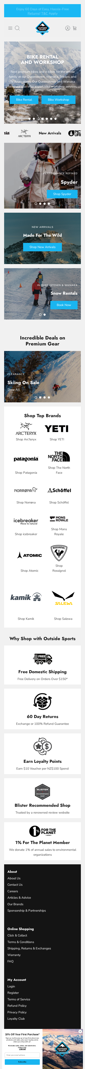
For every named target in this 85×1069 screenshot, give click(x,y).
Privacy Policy (17, 1012)
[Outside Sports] (42, 28)
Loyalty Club (16, 1019)
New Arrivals (41, 133)
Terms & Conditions (20, 942)
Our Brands (15, 904)
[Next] (75, 11)
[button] (29, 119)
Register (13, 993)
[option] (42, 83)
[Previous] (10, 11)
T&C (44, 12)
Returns (34, 12)
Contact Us (14, 885)
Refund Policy (17, 1006)
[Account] (65, 28)
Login (11, 986)
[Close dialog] (80, 1031)
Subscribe (22, 1062)
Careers (12, 891)
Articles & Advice (19, 898)
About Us (13, 878)
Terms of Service (18, 999)
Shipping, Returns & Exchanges (29, 948)
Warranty (14, 955)
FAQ (10, 961)
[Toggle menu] (10, 28)
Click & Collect (17, 935)
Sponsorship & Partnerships (26, 911)
